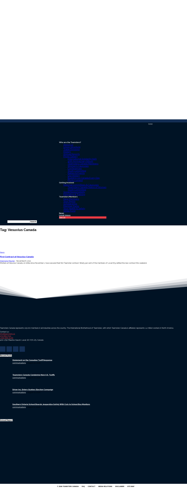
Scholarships (70, 203)
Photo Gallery (70, 156)
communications (19, 363)
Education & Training (74, 194)
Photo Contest (75, 180)
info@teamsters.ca (7, 334)
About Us (68, 144)
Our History (74, 175)
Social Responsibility (74, 192)
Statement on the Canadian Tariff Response (32, 360)
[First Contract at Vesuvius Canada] (17, 243)
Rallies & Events (76, 173)
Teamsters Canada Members (83, 163)
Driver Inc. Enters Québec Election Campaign (32, 389)
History (67, 151)
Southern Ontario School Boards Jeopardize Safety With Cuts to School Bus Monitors (51, 404)
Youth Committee (77, 170)
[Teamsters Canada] (93, 132)
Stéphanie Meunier (7, 261)
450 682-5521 (5, 336)
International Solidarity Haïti (82, 158)
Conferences (75, 168)
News (61, 213)
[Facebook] (2, 349)
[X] (15, 349)
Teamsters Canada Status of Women (87, 187)
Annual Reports (71, 154)
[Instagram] (9, 349)
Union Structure (71, 147)
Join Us (62, 217)
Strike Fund (69, 210)
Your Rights (69, 201)
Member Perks (71, 206)
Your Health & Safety (74, 208)
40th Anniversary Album (80, 161)
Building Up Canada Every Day (84, 178)
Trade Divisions (71, 149)
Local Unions (64, 215)
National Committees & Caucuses (81, 184)
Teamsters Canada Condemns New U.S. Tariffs (33, 375)
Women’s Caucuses (78, 166)
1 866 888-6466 (6, 338)
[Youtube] (22, 349)
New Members (71, 199)
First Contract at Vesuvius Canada (17, 256)
